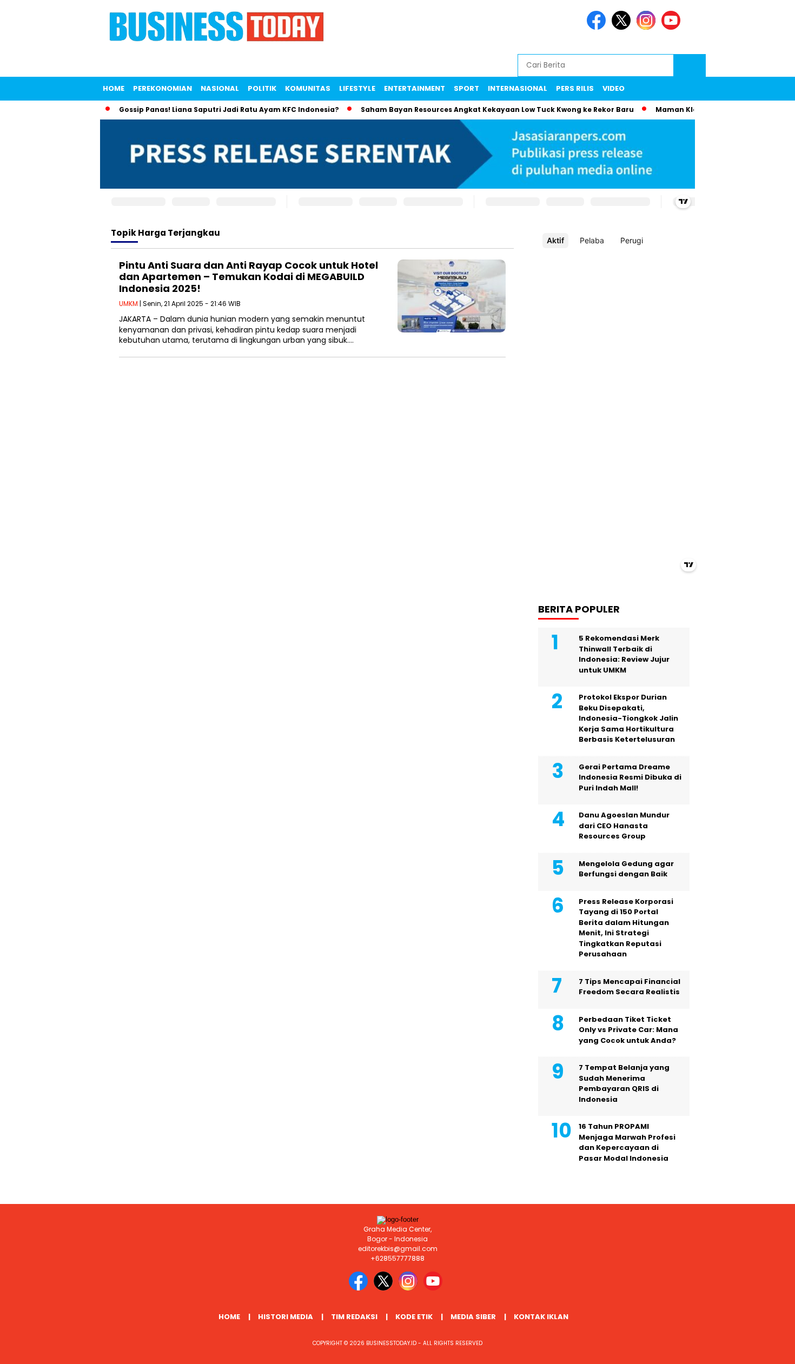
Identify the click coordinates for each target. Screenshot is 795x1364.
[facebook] (598, 27)
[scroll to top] (762, 1347)
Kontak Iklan (541, 1317)
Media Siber (473, 1317)
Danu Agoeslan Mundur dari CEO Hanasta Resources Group (624, 825)
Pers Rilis (575, 88)
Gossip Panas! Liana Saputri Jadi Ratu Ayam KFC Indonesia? (213, 109)
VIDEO (613, 88)
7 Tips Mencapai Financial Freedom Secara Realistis (629, 986)
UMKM (128, 303)
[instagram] (648, 27)
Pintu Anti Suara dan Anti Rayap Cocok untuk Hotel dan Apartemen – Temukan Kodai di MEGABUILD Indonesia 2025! (248, 276)
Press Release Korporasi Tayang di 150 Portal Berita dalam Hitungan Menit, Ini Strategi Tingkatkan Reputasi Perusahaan (626, 928)
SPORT (466, 88)
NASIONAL (220, 88)
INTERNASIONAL (517, 88)
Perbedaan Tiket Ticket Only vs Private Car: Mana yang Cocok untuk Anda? (628, 1030)
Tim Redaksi (354, 1317)
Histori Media (285, 1317)
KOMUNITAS (307, 88)
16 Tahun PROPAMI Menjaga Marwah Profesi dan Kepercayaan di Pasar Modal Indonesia (627, 1142)
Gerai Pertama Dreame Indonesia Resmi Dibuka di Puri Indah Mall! (630, 777)
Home (113, 88)
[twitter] (623, 27)
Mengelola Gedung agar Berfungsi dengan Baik (626, 869)
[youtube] (672, 27)
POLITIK (262, 88)
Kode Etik (414, 1317)
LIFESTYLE (357, 88)
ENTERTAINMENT (414, 88)
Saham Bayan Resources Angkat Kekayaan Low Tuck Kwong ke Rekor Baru (481, 109)
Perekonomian (162, 88)
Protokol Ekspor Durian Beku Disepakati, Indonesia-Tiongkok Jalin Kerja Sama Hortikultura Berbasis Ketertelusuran (628, 718)
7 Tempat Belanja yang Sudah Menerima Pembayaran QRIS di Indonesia (624, 1083)
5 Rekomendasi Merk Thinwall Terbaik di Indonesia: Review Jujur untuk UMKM (624, 654)
